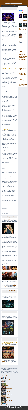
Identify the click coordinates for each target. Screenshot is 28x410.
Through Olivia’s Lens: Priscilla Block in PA (9, 217)
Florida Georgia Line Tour (9, 379)
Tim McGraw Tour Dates (4, 404)
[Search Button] (22, 3)
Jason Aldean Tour (8, 391)
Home (2, 5)
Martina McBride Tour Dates (22, 75)
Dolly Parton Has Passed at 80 (20, 20)
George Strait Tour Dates (22, 64)
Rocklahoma (3, 361)
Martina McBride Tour (9, 388)
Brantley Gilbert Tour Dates (22, 68)
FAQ (14, 5)
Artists (8, 5)
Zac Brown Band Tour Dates (22, 74)
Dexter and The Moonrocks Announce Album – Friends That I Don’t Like (22, 51)
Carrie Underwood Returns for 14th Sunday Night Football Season (23, 60)
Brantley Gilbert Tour (9, 400)
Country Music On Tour (12, 406)
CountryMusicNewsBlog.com (4, 375)
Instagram (14, 285)
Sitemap (23, 406)
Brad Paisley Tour (8, 382)
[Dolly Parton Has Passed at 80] (20, 16)
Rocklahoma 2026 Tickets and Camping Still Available (9, 339)
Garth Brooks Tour (8, 397)
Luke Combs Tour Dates (22, 85)
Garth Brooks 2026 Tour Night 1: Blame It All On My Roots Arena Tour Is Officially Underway (9, 291)
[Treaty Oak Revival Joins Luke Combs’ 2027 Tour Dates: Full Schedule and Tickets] (25, 25)
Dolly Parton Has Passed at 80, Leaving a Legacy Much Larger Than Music (23, 48)
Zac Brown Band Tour (9, 394)
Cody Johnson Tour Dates (22, 69)
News (5, 5)
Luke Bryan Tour (8, 403)
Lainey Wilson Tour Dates (22, 78)
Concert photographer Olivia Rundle (6, 219)
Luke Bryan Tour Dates (22, 73)
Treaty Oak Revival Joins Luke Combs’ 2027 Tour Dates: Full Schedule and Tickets (9, 312)
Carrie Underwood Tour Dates (23, 84)
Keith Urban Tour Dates (22, 80)
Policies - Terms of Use (18, 406)
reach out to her (6, 286)
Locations (11, 5)
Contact (17, 5)
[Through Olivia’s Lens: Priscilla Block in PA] (25, 16)
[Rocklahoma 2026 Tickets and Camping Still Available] (20, 36)
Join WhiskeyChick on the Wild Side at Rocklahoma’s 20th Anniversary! (23, 57)
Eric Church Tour (8, 385)
